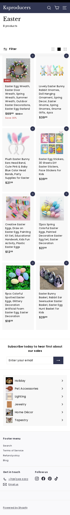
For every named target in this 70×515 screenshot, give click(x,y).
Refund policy (11, 455)
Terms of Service (13, 450)
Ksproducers (17, 7)
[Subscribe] (58, 360)
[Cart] (57, 8)
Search (7, 445)
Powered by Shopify (15, 507)
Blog (5, 460)
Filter (12, 49)
